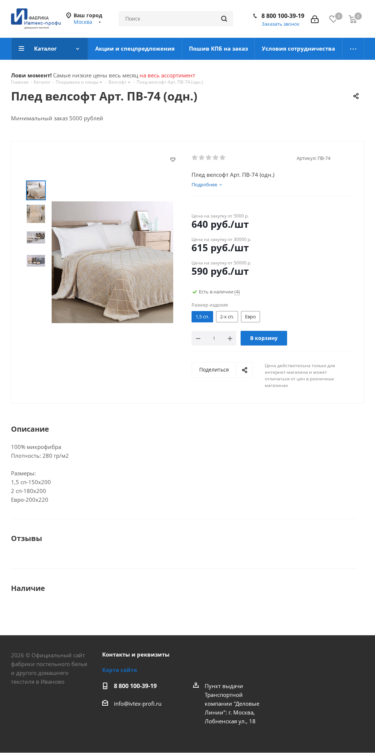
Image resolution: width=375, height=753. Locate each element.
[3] (208, 158)
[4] (215, 158)
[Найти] (224, 18)
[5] (222, 158)
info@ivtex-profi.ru (137, 703)
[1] (195, 158)
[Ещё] (353, 49)
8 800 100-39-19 (282, 16)
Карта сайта (119, 669)
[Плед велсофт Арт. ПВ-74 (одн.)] (112, 261)
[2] (201, 158)
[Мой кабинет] (315, 18)
